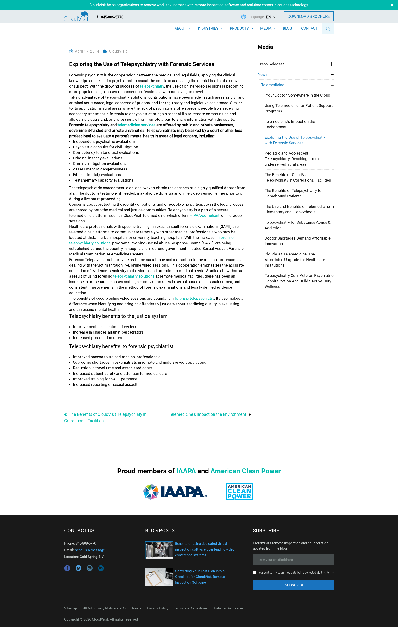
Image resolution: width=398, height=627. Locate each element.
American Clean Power (246, 471)
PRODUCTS (239, 28)
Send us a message (90, 550)
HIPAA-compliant (204, 215)
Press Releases (271, 64)
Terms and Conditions (191, 608)
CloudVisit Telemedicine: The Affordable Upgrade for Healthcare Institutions (295, 259)
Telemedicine (272, 84)
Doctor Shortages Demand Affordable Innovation (298, 241)
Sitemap (70, 608)
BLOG (287, 28)
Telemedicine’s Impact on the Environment (207, 414)
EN (268, 17)
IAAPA (186, 471)
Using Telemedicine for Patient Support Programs (299, 108)
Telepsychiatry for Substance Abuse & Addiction (298, 225)
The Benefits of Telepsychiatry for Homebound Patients (294, 193)
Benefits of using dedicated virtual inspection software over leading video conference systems (204, 549)
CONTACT (309, 28)
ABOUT (180, 28)
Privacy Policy (157, 608)
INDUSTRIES (208, 28)
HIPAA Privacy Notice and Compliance (111, 608)
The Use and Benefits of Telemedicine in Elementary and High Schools (299, 209)
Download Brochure (309, 16)
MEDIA (265, 28)
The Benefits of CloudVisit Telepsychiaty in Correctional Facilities (105, 417)
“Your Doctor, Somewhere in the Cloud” (298, 95)
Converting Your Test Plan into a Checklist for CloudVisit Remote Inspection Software (200, 577)
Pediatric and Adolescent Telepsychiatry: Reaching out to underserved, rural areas (292, 159)
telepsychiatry (152, 86)
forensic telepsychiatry (194, 298)
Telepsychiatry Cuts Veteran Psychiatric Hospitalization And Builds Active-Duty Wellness (299, 281)
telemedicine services (136, 125)
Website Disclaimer (228, 608)
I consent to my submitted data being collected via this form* (296, 572)
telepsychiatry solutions (134, 276)
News (263, 74)
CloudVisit (118, 51)
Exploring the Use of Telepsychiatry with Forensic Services (295, 140)
